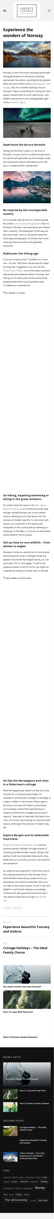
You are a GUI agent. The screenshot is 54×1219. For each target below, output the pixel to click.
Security (26, 1194)
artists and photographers (28, 223)
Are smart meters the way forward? (22, 986)
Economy (38, 1177)
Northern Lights (18, 102)
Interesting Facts (27, 1188)
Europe (14, 1182)
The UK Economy (16, 1200)
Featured (24, 1181)
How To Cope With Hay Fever (18, 1011)
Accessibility (7, 1177)
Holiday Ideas (34, 1181)
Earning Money (29, 1177)
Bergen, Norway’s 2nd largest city (19, 844)
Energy (44, 1177)
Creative (21, 1177)
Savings (19, 1194)
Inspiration (17, 907)
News (5, 1194)
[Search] (50, 11)
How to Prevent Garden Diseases (20, 1037)
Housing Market (8, 1188)
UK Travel (33, 1200)
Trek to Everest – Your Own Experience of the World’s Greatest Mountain (32, 1156)
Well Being (42, 1200)
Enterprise (6, 1181)
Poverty (11, 1194)
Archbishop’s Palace (13, 270)
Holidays (7, 907)
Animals (15, 1177)
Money (40, 1187)
